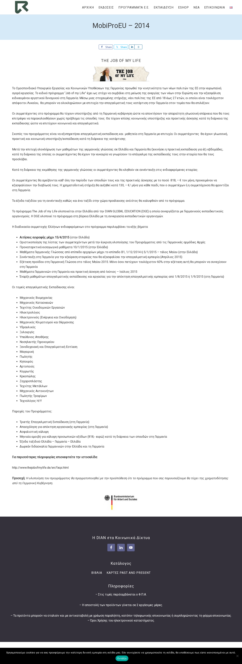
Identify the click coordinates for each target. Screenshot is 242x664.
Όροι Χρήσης (99, 620)
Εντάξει (122, 658)
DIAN (22, 7)
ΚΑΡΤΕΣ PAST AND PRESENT (129, 573)
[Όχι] (237, 656)
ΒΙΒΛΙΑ (96, 573)
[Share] (131, 47)
